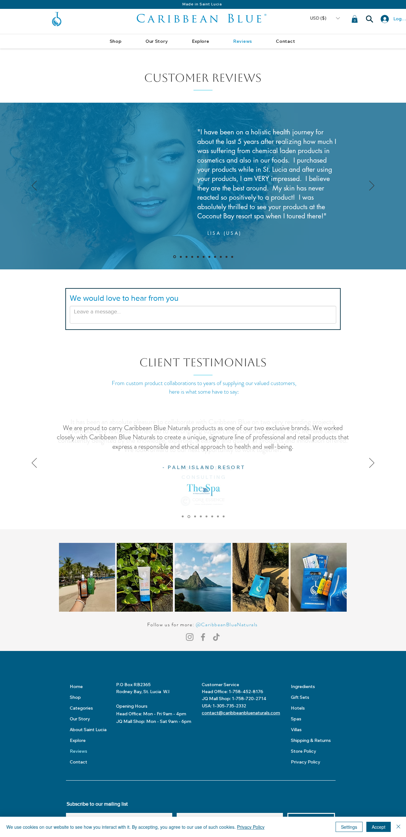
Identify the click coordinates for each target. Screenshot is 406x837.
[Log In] (383, 19)
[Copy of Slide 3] (174, 256)
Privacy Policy (305, 762)
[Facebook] (203, 637)
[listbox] (325, 18)
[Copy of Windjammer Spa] (224, 517)
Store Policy (303, 751)
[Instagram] (190, 637)
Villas (296, 729)
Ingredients (303, 686)
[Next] (371, 186)
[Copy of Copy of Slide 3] (192, 257)
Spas (296, 719)
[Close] (398, 827)
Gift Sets (300, 697)
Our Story (80, 719)
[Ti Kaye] (201, 517)
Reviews (78, 751)
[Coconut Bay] (218, 517)
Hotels (298, 708)
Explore (78, 740)
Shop (75, 697)
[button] (325, 18)
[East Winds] (195, 517)
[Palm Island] (188, 516)
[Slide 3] (186, 257)
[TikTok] (216, 637)
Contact (78, 762)
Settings (349, 827)
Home (76, 686)
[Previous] (34, 186)
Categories (81, 708)
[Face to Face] (206, 517)
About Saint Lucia (88, 729)
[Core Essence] (183, 517)
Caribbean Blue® (202, 19)
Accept (378, 827)
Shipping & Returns (311, 740)
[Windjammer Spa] (212, 517)
